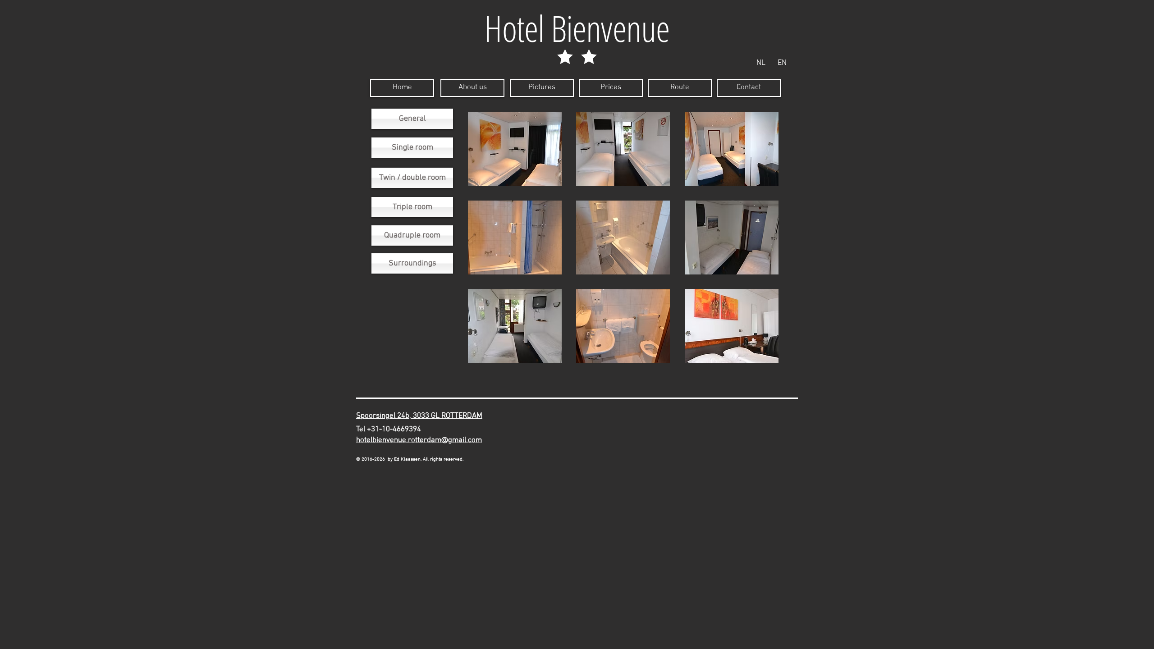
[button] (514, 149)
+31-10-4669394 (394, 429)
